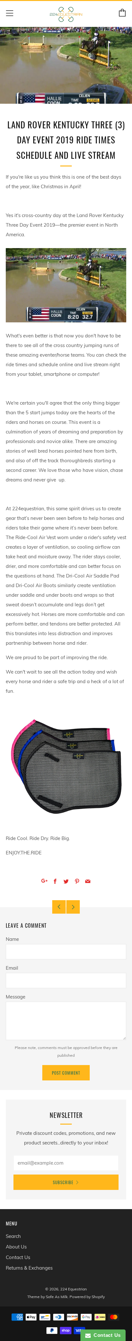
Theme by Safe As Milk (47, 1296)
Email (12, 968)
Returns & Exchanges (29, 1268)
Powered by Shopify (87, 1296)
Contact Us (18, 1257)
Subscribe (63, 1182)
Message (15, 997)
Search (13, 1236)
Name (12, 939)
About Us (16, 1247)
